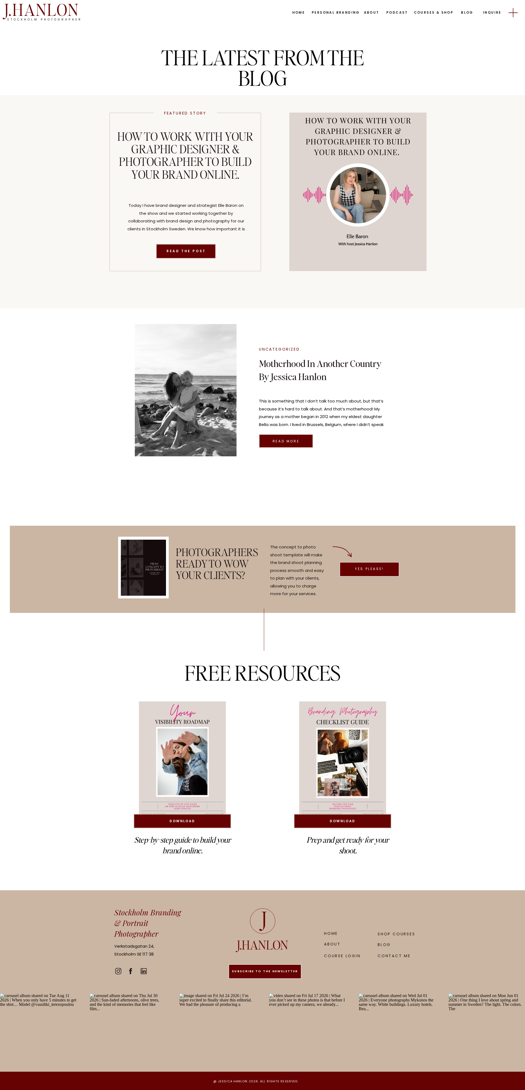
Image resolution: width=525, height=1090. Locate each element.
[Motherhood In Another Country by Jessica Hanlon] (186, 390)
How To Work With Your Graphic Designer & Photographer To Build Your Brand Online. (185, 155)
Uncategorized (279, 349)
